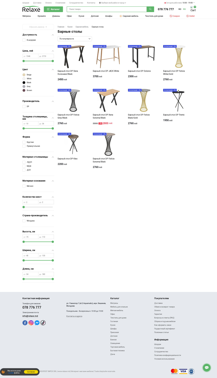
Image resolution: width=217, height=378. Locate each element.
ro (180, 9)
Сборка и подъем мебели (164, 321)
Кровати (42, 16)
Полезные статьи (161, 332)
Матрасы (26, 16)
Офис (69, 16)
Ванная (113, 340)
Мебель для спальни (119, 307)
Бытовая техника (117, 351)
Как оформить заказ (162, 325)
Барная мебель (82, 27)
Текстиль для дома (154, 16)
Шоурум (25, 3)
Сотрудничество (76, 3)
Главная (61, 27)
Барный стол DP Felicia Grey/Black (68, 116)
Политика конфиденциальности (167, 355)
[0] (193, 9)
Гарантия (158, 314)
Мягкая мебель (116, 310)
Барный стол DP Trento (173, 115)
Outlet (192, 16)
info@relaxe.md (30, 316)
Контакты (91, 3)
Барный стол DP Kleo (67, 158)
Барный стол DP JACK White (106, 71)
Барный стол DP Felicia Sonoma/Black (103, 160)
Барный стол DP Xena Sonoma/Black (103, 116)
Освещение (115, 343)
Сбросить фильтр (38, 27)
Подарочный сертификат (164, 329)
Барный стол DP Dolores (139, 71)
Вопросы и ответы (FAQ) (164, 318)
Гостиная (114, 321)
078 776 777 (166, 9)
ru (184, 9)
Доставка (37, 3)
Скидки (176, 16)
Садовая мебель (130, 16)
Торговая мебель (117, 347)
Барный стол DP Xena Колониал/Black (68, 72)
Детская (95, 16)
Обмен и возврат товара (164, 307)
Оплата (48, 3)
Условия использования (164, 359)
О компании (60, 3)
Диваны (56, 16)
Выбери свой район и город (113, 3)
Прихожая (114, 332)
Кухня (81, 16)
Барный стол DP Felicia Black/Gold (139, 116)
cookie (11, 373)
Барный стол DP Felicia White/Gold (174, 72)
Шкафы (108, 16)
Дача (112, 354)
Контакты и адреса (74, 316)
